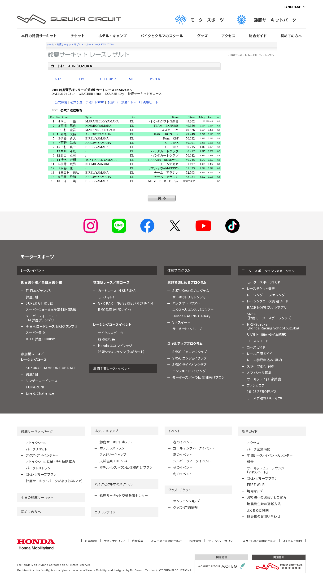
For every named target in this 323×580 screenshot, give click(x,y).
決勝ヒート (150, 102)
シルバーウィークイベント (192, 461)
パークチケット (37, 449)
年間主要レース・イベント (111, 368)
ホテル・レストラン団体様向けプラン (126, 467)
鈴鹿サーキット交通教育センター (124, 495)
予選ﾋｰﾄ (112, 102)
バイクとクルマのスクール (161, 35)
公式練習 (61, 102)
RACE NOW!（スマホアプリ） (267, 307)
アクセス (228, 35)
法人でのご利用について (166, 540)
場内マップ (255, 491)
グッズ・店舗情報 (185, 507)
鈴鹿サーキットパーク (277, 20)
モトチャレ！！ (107, 297)
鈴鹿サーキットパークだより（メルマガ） (54, 480)
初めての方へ (291, 35)
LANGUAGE (292, 6)
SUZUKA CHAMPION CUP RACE (51, 367)
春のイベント (182, 442)
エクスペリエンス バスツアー (193, 309)
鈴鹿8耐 (32, 297)
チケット (77, 35)
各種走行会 (106, 339)
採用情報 (195, 540)
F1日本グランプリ (39, 290)
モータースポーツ (207, 20)
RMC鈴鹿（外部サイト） (115, 309)
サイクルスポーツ (110, 332)
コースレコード (258, 340)
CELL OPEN (108, 79)
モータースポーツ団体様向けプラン (198, 377)
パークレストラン (38, 468)
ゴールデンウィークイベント (193, 448)
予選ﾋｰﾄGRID (95, 102)
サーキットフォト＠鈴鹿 (264, 379)
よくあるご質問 (258, 510)
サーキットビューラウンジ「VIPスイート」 (265, 470)
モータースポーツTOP (263, 282)
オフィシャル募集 (259, 372)
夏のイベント (182, 454)
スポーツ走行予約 (260, 366)
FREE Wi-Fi (256, 484)
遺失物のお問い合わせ (263, 516)
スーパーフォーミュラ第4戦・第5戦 (51, 309)
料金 (250, 461)
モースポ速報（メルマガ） (265, 398)
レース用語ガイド (259, 353)
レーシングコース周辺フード (267, 301)
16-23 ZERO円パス (262, 391)
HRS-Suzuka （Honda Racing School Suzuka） (273, 326)
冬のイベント (182, 473)
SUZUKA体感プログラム (190, 290)
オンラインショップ (186, 501)
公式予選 (76, 102)
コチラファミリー (107, 512)
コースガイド (256, 347)
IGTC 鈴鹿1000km (40, 339)
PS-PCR (155, 79)
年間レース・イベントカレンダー (270, 455)
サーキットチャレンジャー (190, 297)
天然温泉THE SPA (114, 461)
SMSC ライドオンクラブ (189, 364)
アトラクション (36, 442)
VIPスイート (181, 322)
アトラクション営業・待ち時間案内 (50, 461)
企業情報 (91, 540)
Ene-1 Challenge (40, 393)
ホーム (50, 44)
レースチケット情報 (261, 288)
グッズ (202, 35)
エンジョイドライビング (188, 371)
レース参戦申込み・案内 (264, 359)
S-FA (58, 79)
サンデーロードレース (42, 380)
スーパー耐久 (36, 332)
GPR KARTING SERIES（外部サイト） (126, 303)
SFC (132, 79)
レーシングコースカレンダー (267, 294)
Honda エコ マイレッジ (115, 345)
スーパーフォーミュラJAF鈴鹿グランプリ (41, 318)
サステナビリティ (114, 540)
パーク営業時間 (259, 449)
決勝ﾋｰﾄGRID (130, 102)
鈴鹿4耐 (32, 374)
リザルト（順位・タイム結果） (267, 334)
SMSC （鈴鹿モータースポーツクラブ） (269, 315)
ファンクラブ (256, 385)
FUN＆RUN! (35, 387)
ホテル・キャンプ (112, 35)
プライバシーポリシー (222, 540)
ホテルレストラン (112, 448)
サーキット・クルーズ (187, 328)
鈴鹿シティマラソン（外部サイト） (121, 351)
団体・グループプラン (41, 474)
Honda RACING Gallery (191, 316)
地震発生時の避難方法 (264, 503)
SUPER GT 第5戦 (39, 303)
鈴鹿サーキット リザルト (70, 44)
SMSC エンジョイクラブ (189, 358)
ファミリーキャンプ (113, 454)
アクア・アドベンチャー (42, 455)
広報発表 (138, 540)
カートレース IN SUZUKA (100, 44)
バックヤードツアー (186, 303)
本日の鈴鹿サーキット (39, 35)
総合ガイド (258, 35)
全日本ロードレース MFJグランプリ (51, 326)
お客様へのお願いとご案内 (266, 497)
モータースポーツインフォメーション (268, 270)
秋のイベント (182, 467)
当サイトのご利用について (259, 540)
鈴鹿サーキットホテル (116, 442)
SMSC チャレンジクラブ (189, 351)
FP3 (81, 79)
